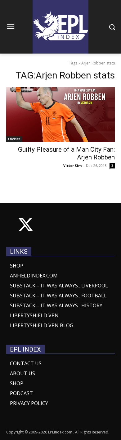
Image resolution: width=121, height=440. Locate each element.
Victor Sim (72, 165)
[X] (25, 225)
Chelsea (14, 139)
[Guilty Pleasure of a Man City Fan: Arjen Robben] (60, 114)
